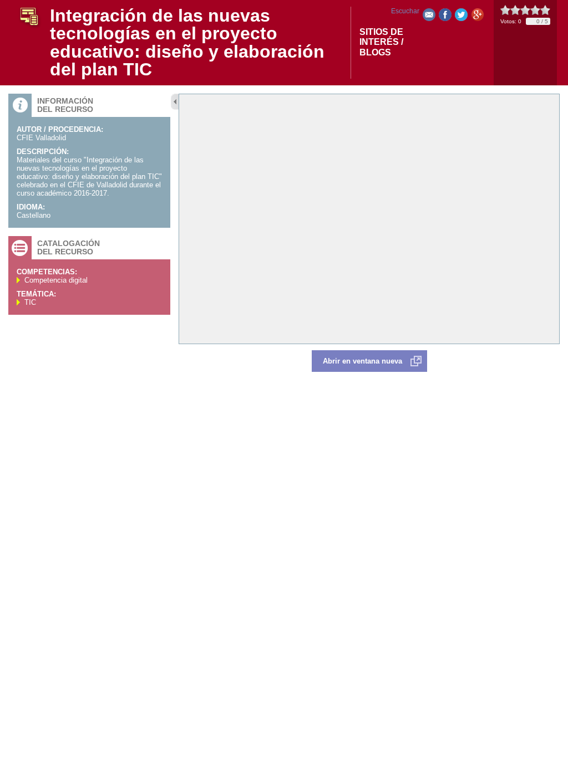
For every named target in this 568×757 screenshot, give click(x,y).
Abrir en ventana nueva (362, 361)
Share (445, 16)
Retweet (461, 16)
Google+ (477, 16)
